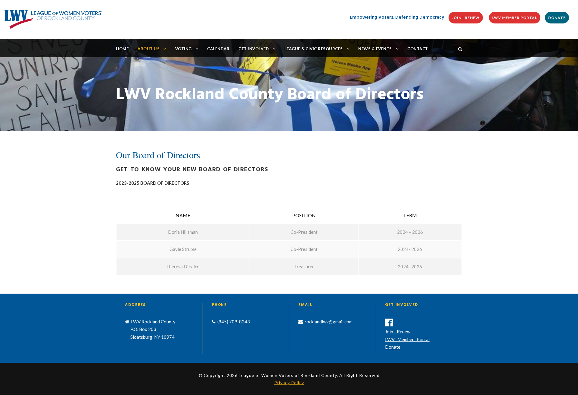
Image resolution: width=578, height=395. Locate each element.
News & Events (375, 48)
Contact (417, 48)
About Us (149, 48)
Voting (183, 48)
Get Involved (253, 48)
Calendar (218, 48)
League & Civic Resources (313, 48)
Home (122, 48)
